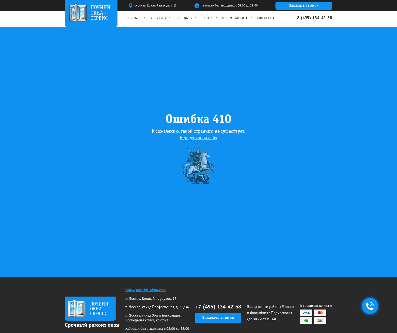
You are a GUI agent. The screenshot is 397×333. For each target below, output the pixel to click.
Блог (205, 18)
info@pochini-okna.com (145, 290)
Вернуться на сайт (198, 138)
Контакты (265, 18)
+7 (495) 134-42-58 (218, 307)
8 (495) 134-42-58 (314, 18)
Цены (133, 18)
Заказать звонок (304, 6)
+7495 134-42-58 (369, 306)
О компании (233, 18)
